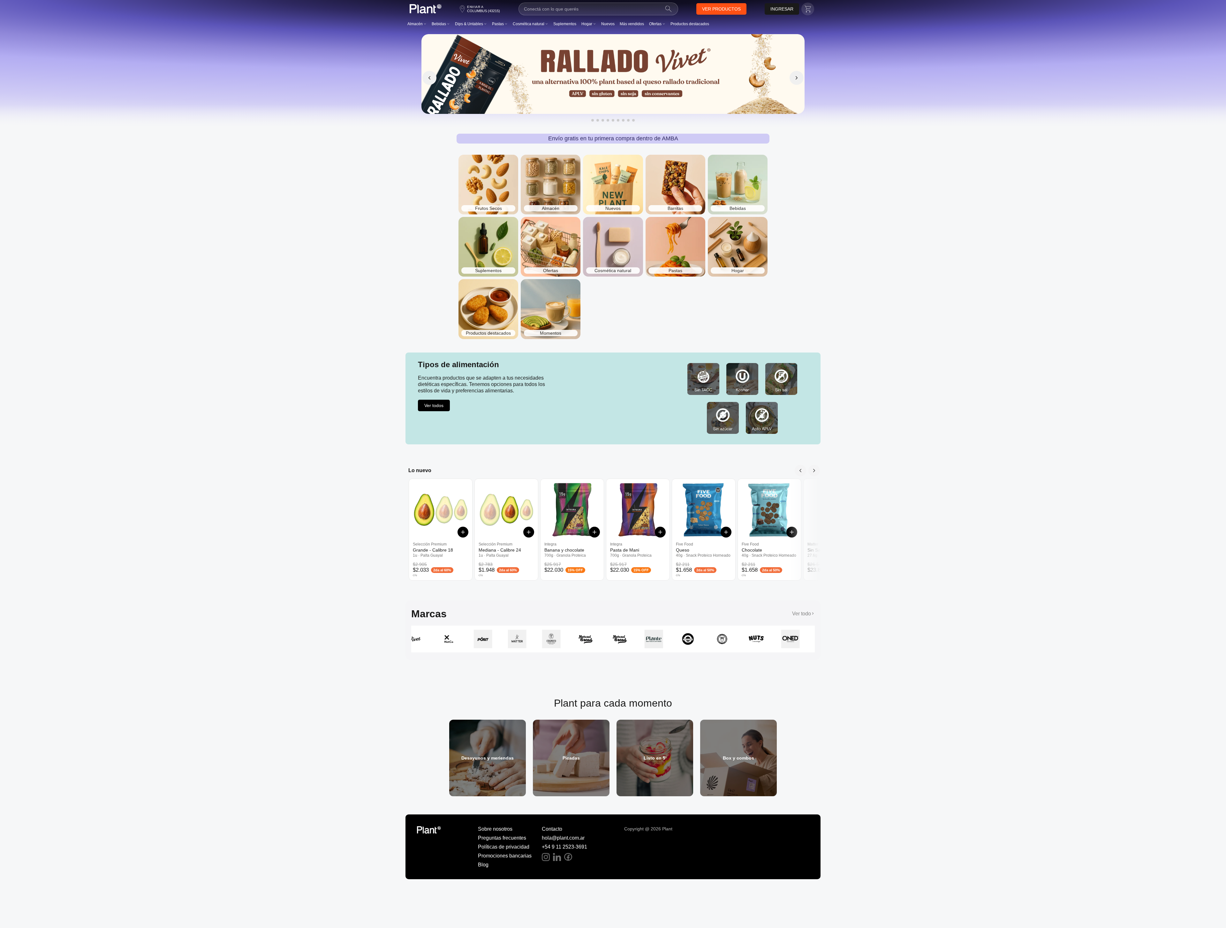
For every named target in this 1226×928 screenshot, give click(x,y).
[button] (721, 9)
